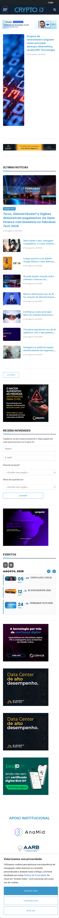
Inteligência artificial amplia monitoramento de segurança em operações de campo (39, 350)
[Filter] (11, 565)
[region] (29, 886)
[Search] (54, 9)
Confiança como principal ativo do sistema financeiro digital (38, 315)
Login (50, 2)
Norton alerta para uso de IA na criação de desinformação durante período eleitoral (39, 297)
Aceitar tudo (31, 891)
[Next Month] (54, 571)
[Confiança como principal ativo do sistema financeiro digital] (12, 316)
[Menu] (5, 9)
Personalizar (31, 901)
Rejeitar (31, 911)
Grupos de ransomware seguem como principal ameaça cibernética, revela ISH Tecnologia (41, 43)
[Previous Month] (49, 571)
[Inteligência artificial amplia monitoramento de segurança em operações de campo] (12, 352)
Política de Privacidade (35, 875)
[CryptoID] (29, 10)
